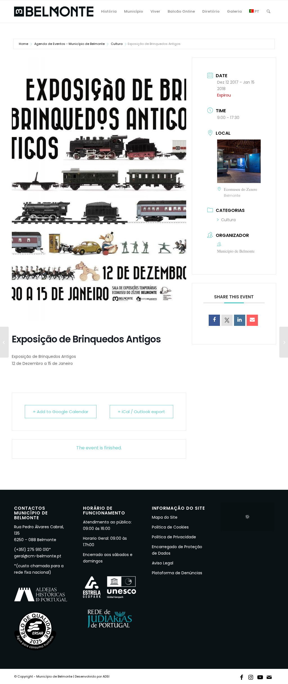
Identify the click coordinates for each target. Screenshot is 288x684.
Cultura (117, 44)
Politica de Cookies (170, 527)
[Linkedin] (239, 320)
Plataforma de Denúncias (177, 573)
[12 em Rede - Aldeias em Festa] (283, 342)
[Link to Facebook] (241, 676)
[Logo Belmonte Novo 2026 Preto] (53, 11)
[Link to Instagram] (251, 676)
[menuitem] (108, 11)
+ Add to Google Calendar (60, 412)
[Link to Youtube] (260, 676)
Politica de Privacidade (174, 537)
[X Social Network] (227, 320)
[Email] (252, 320)
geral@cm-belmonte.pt (37, 556)
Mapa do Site (164, 517)
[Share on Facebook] (214, 320)
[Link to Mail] (269, 676)
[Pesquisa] (268, 11)
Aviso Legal (162, 563)
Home (23, 44)
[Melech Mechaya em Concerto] (4, 342)
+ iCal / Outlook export (141, 412)
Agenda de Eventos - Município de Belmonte (69, 44)
